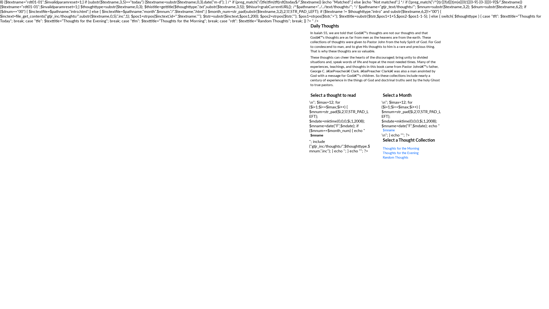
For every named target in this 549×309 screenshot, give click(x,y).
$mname (389, 130)
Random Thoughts (395, 157)
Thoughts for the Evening (401, 153)
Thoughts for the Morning (401, 148)
